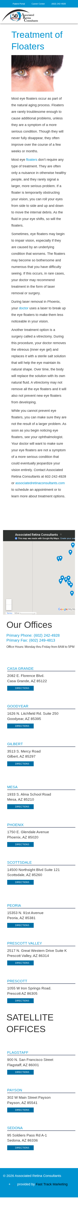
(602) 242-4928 (58, 4)
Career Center (38, 4)
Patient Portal (19, 4)
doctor (23, 308)
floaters (31, 160)
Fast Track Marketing (52, 1184)
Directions (22, 688)
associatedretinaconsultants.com (40, 483)
